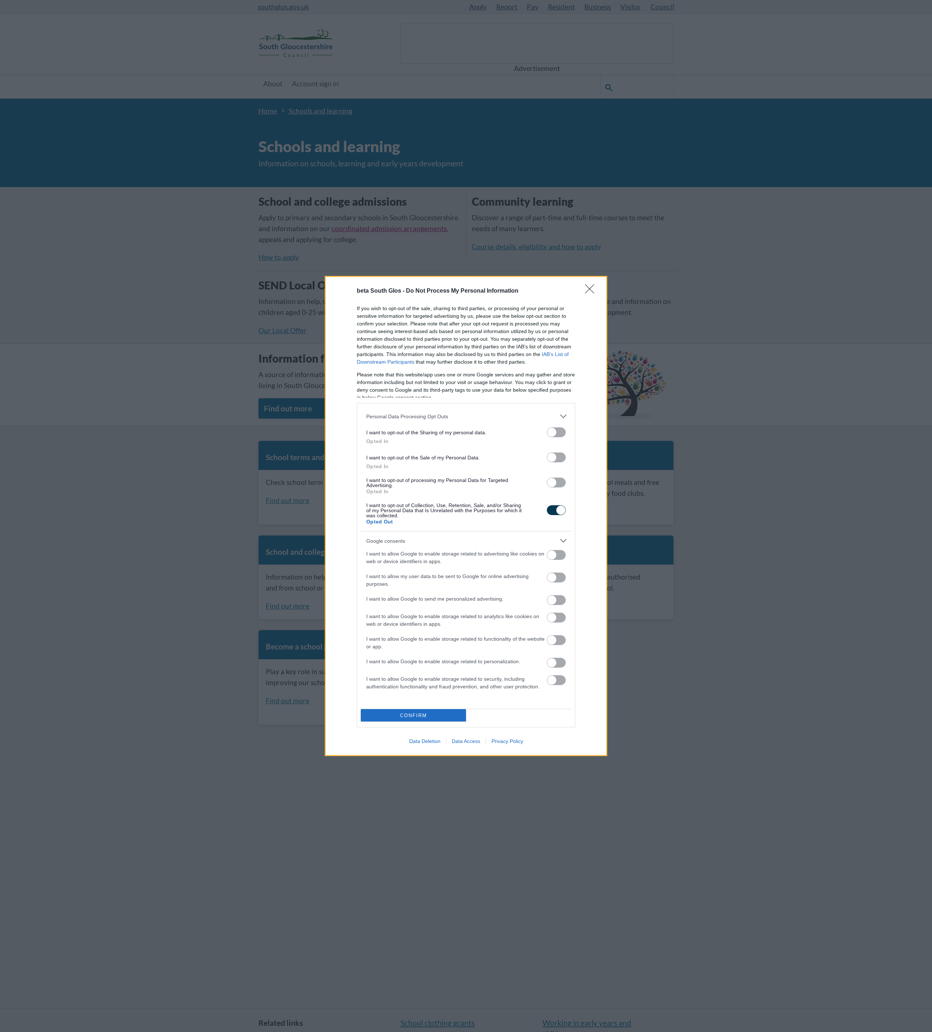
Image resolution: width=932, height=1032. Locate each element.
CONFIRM (413, 715)
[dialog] (466, 516)
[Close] (592, 291)
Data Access (466, 741)
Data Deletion (425, 741)
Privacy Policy (507, 741)
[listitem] (466, 416)
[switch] (556, 432)
